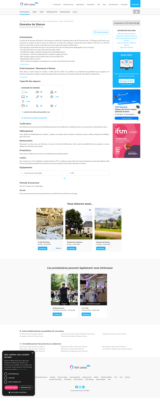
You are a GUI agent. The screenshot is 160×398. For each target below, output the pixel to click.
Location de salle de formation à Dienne (126, 39)
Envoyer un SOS (126, 81)
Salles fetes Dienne (126, 47)
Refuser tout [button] (26, 387)
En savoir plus (22, 369)
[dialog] (18, 373)
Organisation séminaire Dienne (126, 36)
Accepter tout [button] (11, 387)
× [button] (32, 353)
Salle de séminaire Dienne (126, 34)
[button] (18, 392)
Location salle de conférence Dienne (126, 44)
